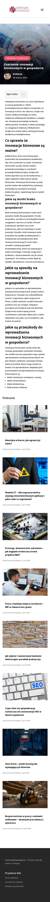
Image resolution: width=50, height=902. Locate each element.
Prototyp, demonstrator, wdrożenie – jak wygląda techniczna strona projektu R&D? (24, 551)
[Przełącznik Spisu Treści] (22, 94)
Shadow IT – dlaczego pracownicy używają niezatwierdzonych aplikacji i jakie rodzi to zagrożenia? (24, 496)
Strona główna (11, 877)
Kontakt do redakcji (14, 882)
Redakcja (18, 449)
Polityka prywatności (14, 886)
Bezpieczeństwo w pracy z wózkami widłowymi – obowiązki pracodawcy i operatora (24, 819)
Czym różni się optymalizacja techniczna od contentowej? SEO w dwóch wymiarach (23, 711)
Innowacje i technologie (17, 58)
